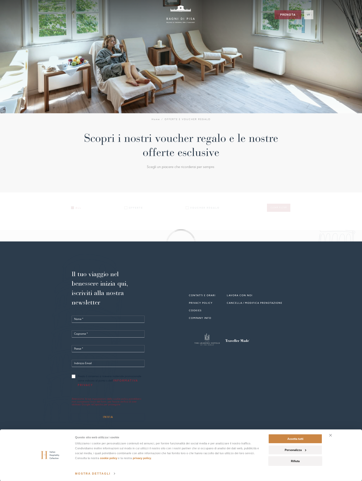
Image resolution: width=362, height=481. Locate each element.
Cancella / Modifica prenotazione (254, 302)
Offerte (136, 207)
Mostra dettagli (92, 473)
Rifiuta (295, 460)
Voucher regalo (205, 207)
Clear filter (279, 208)
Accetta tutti (295, 438)
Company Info (200, 318)
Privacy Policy (142, 458)
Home (156, 119)
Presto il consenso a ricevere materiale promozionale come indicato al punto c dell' (109, 381)
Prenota (288, 14)
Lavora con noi (239, 295)
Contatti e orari (202, 295)
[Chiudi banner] (330, 435)
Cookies (195, 310)
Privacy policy (201, 302)
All (78, 207)
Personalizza (293, 450)
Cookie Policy (108, 458)
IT (308, 14)
